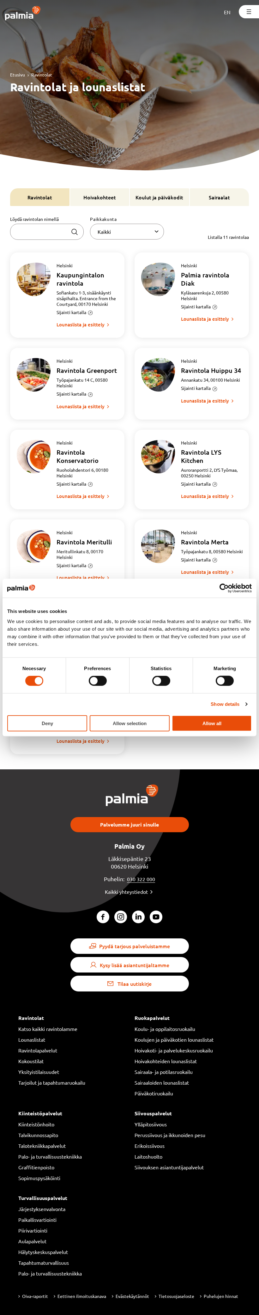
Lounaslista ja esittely (81, 324)
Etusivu (17, 74)
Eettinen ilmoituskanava (81, 1296)
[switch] (98, 681)
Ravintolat (41, 74)
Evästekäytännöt (132, 1296)
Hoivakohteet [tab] (99, 197)
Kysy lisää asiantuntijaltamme (134, 964)
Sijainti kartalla (71, 312)
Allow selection (130, 723)
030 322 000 (141, 879)
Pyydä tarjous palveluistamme (134, 945)
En (227, 12)
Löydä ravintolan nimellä (34, 219)
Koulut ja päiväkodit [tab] (159, 197)
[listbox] (127, 231)
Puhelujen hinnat (221, 1296)
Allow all (211, 723)
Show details (225, 704)
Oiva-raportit (35, 1296)
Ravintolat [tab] (39, 197)
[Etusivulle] (23, 13)
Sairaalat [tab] (219, 197)
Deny (47, 723)
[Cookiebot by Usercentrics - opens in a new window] (224, 588)
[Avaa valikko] (249, 11)
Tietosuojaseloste (176, 1296)
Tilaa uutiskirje (134, 983)
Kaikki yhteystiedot (126, 891)
